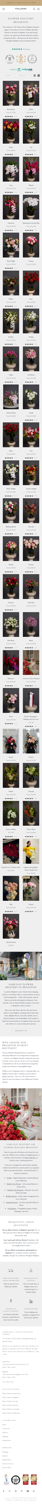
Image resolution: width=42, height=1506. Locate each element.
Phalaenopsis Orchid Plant (31, 223)
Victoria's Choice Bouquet (31, 678)
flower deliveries (30, 1157)
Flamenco (11, 678)
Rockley (10, 337)
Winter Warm (31, 829)
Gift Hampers (12, 1208)
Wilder (11, 299)
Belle (10, 904)
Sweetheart (31, 375)
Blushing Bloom (11, 526)
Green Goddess (11, 829)
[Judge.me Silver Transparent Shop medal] (9, 59)
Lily (31, 147)
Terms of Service (7, 1463)
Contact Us (6, 1428)
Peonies (31, 904)
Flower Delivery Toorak (10, 1401)
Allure (11, 451)
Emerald (31, 791)
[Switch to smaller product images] (39, 75)
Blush (31, 640)
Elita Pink (31, 602)
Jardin (31, 109)
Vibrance (11, 602)
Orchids (9, 1178)
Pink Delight (11, 261)
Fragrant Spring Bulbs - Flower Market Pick (31, 868)
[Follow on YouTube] (28, 1491)
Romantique (11, 109)
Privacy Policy (6, 1467)
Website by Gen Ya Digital (25, 1500)
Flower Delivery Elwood (10, 1405)
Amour (11, 757)
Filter (7, 75)
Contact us (21, 1030)
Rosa (31, 299)
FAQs (4, 1424)
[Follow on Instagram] (15, 1491)
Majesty (31, 185)
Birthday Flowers (11, 1196)
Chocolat (31, 526)
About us (5, 1432)
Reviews (5, 1456)
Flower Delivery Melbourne (11, 1413)
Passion (31, 757)
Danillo (11, 564)
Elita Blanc (10, 640)
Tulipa (11, 375)
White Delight (10, 488)
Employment (6, 1440)
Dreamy (31, 564)
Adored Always (11, 942)
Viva (31, 451)
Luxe (11, 185)
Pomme (31, 261)
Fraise (11, 716)
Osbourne (11, 223)
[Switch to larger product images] (35, 75)
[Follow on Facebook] (3, 1491)
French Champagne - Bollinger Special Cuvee (31, 718)
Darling (31, 337)
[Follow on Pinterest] (22, 1491)
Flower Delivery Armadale (10, 1409)
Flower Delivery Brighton (10, 1397)
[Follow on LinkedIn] (34, 1491)
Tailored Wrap (11, 413)
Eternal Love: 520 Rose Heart (10, 867)
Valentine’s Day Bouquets (15, 1190)
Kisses (11, 147)
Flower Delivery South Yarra (11, 1393)
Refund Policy (6, 1459)
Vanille (31, 413)
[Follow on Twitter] (9, 1491)
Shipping (5, 1436)
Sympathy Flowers (12, 1202)
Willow (11, 791)
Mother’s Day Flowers (14, 1184)
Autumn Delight (31, 488)
